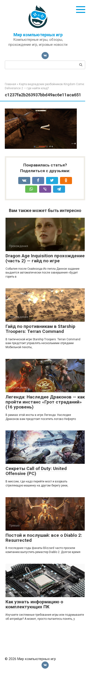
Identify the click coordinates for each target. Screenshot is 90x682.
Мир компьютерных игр (38, 34)
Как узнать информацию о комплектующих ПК (34, 604)
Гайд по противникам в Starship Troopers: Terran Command (40, 329)
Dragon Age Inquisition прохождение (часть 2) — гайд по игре (45, 258)
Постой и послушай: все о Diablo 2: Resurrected (44, 537)
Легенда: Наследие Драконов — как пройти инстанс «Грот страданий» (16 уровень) (45, 402)
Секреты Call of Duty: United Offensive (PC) (36, 471)
